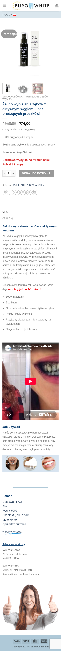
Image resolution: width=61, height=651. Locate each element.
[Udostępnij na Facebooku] (11, 192)
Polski (7, 14)
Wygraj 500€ (9, 510)
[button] (4, 6)
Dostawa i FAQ (12, 501)
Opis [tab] (5, 212)
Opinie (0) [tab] (7, 218)
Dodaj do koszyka (36, 173)
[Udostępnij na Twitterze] (17, 192)
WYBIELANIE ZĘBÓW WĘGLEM (28, 185)
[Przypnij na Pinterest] (29, 192)
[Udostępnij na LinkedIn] (34, 192)
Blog (5, 506)
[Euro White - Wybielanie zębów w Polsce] (31, 5)
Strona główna (12, 97)
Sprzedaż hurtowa (14, 524)
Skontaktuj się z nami (16, 515)
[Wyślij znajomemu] (23, 192)
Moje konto (9, 519)
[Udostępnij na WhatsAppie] (5, 192)
